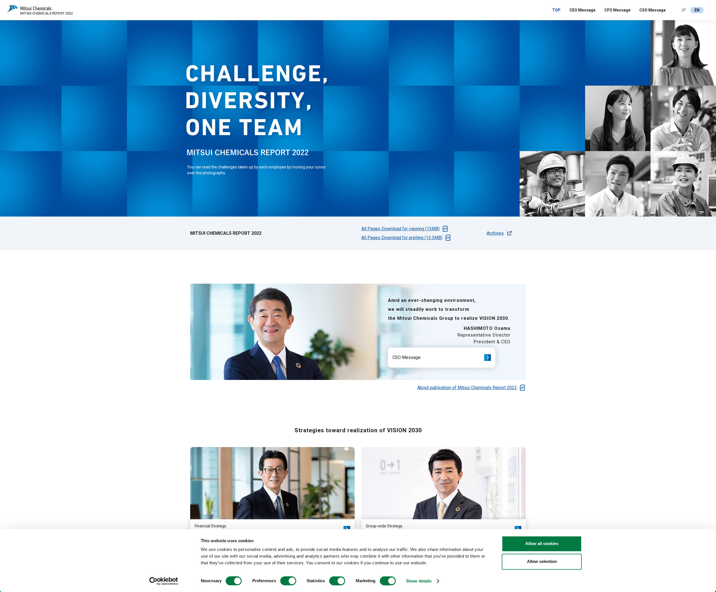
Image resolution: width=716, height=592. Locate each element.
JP (683, 10)
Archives (495, 233)
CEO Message (582, 10)
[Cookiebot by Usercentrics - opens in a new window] (163, 581)
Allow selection (542, 561)
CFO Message (617, 10)
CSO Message (652, 10)
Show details (419, 581)
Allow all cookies (541, 543)
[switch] (288, 580)
